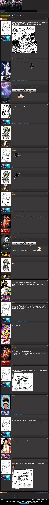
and (18, 255)
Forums (2, 10)
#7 (47, 170)
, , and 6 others (21, 392)
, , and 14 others (21, 80)
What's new (12, 10)
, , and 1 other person (21, 190)
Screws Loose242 (6, 228)
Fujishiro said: (14, 150)
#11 (47, 258)
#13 (47, 302)
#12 (47, 280)
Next (5, 492)
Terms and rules (38, 499)
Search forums (6, 12)
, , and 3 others (19, 343)
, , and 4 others (21, 123)
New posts (1, 12)
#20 (47, 460)
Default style (3, 499)
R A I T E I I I (6, 409)
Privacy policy (43, 499)
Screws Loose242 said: (15, 304)
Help (46, 499)
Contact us (33, 499)
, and (18, 278)
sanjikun (5, 453)
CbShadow (6, 118)
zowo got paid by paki (11, 17)
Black (6, 75)
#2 (47, 61)
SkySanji (5, 295)
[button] (14, 11)
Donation (6, 10)
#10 (47, 235)
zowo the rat (16, 17)
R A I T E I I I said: (14, 418)
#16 (47, 367)
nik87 (6, 250)
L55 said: (13, 84)
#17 (47, 395)
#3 (47, 82)
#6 (47, 148)
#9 (47, 214)
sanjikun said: (14, 462)
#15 (47, 345)
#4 (47, 104)
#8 (47, 192)
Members (17, 10)
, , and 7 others (21, 58)
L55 (1, 17)
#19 (47, 438)
